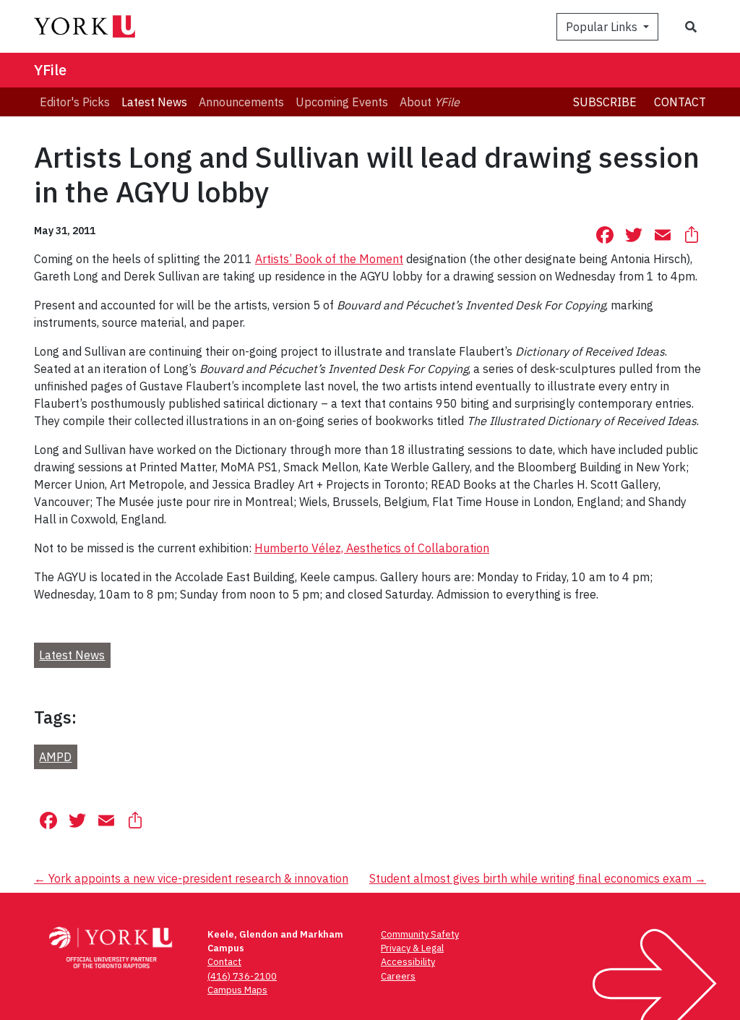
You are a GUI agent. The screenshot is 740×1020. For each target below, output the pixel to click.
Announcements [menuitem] (241, 102)
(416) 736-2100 (242, 976)
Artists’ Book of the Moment (329, 259)
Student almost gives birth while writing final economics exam (537, 878)
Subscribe (605, 102)
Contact (680, 102)
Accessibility (408, 962)
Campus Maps (237, 990)
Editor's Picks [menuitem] (75, 102)
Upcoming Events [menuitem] (342, 102)
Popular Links (603, 27)
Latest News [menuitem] (154, 102)
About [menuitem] (430, 102)
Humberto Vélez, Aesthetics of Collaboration (371, 548)
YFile (50, 70)
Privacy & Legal (412, 948)
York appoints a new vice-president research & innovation (191, 878)
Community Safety (420, 934)
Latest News (72, 655)
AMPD (55, 757)
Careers (398, 976)
